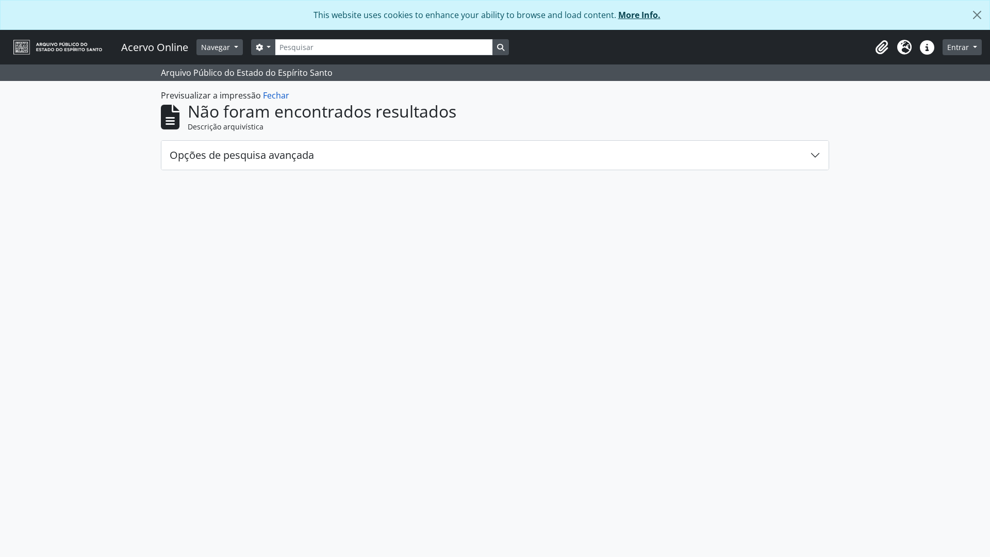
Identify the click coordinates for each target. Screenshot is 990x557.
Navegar (216, 47)
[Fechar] (977, 15)
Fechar (276, 95)
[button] (881, 47)
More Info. (639, 15)
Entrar (959, 47)
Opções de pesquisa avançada (242, 155)
